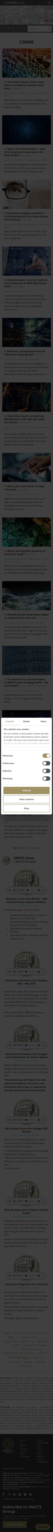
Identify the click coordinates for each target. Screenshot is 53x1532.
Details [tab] (26, 721)
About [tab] (43, 721)
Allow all (26, 790)
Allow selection (26, 799)
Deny (26, 808)
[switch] (46, 763)
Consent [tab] (9, 721)
